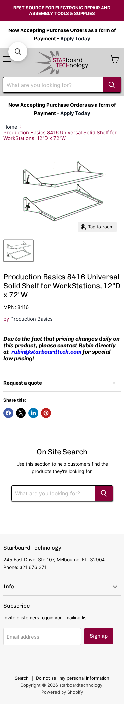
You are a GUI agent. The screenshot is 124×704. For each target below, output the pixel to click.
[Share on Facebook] (8, 413)
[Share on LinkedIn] (33, 413)
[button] (17, 51)
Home (10, 127)
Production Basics (31, 319)
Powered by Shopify (62, 692)
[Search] (112, 84)
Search (22, 678)
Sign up (99, 636)
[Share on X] (21, 413)
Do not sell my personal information (72, 678)
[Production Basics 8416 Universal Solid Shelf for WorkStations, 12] (18, 250)
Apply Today (75, 38)
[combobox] (53, 84)
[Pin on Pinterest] (46, 413)
